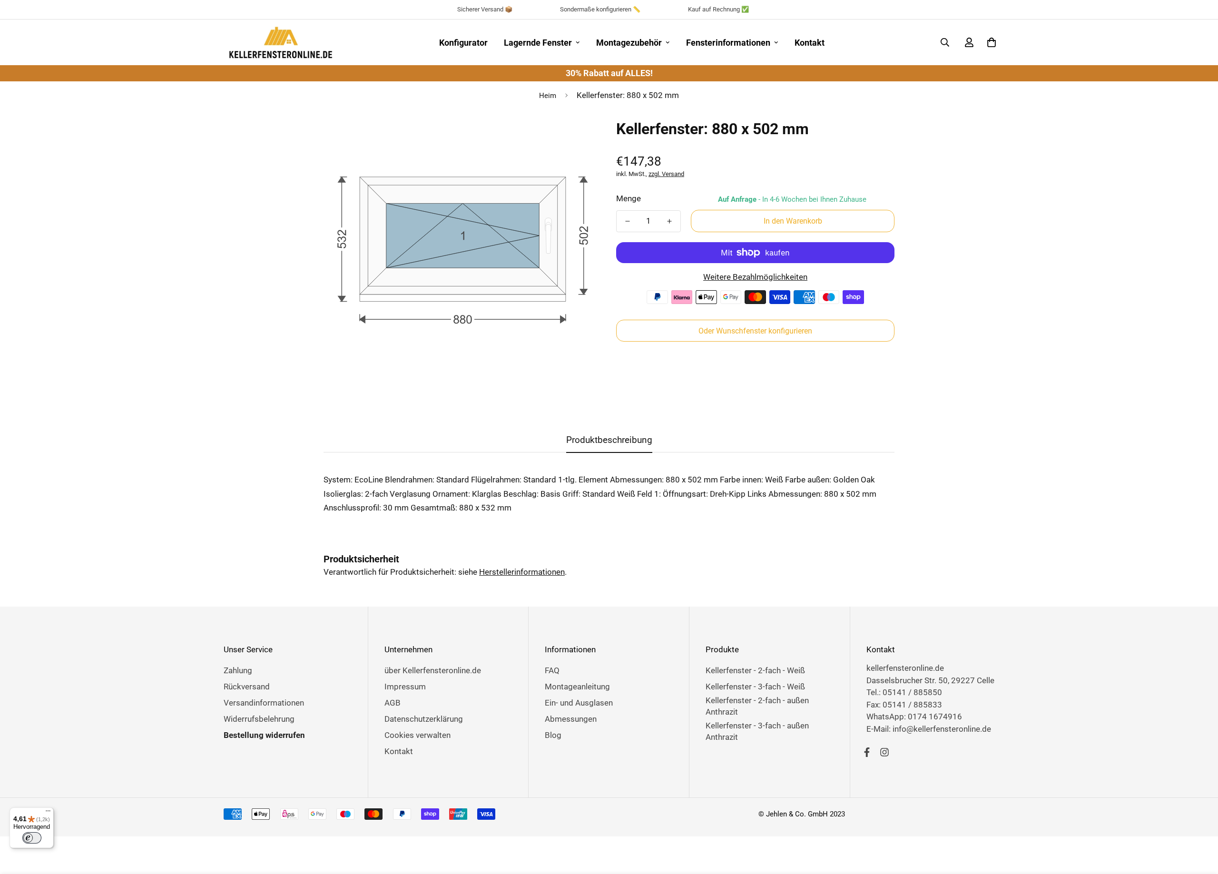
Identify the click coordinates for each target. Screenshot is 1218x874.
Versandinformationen (264, 702)
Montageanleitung (577, 686)
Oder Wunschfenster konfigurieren (755, 330)
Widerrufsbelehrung (259, 719)
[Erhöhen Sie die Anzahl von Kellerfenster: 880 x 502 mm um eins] (669, 221)
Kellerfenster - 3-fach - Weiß (755, 686)
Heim (547, 95)
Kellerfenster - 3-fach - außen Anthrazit (757, 731)
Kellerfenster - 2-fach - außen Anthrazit (757, 706)
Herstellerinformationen (522, 572)
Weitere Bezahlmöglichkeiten (755, 277)
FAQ (552, 670)
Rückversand (247, 686)
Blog (553, 735)
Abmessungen (571, 719)
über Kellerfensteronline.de (432, 670)
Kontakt (810, 43)
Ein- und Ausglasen (579, 702)
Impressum (405, 686)
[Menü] (48, 813)
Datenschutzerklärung (423, 719)
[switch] (31, 838)
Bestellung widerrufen (264, 735)
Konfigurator (463, 43)
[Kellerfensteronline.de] (281, 42)
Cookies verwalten (417, 735)
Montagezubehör (629, 43)
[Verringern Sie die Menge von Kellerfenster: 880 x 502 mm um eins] (627, 221)
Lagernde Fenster (538, 43)
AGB (392, 702)
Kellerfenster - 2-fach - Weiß (755, 670)
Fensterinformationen (728, 43)
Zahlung (238, 670)
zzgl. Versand (666, 173)
